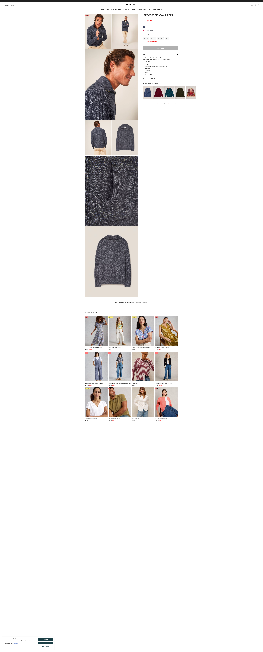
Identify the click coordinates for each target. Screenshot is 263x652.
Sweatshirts (131, 302)
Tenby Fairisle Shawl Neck (191, 101)
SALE (102, 9)
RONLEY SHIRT (135, 418)
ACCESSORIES (126, 9)
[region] (28, 643)
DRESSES (114, 9)
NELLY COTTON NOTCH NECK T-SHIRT (141, 347)
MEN (119, 9)
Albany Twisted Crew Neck (169, 101)
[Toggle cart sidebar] (258, 5)
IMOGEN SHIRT (135, 383)
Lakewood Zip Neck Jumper (148, 101)
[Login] (255, 5)
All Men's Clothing (141, 302)
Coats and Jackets (120, 302)
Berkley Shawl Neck (158, 101)
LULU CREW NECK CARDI (161, 418)
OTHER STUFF (147, 9)
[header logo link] (131, 5)
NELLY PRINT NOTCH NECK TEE (116, 347)
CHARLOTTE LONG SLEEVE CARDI (163, 383)
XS (144, 38)
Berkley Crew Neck (180, 101)
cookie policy (15, 643)
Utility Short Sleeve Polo (116, 418)
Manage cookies (45, 646)
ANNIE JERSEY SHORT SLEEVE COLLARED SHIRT (120, 383)
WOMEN (107, 9)
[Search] (252, 5)
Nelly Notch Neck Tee (91, 418)
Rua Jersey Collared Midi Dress (93, 347)
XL (158, 38)
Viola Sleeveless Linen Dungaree (94, 383)
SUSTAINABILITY (157, 9)
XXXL (166, 38)
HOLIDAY (139, 9)
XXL (162, 38)
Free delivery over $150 (131, 1)
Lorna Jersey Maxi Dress (162, 347)
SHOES (134, 9)
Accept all (45, 639)
